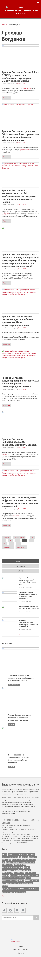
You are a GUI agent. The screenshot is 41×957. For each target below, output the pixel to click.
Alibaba (23, 862)
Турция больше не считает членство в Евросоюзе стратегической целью (19, 717)
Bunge (28, 878)
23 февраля (33, 857)
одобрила (5, 214)
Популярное (20, 566)
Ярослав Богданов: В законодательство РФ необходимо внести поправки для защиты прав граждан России (19, 196)
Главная (4, 24)
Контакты (21, 953)
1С (20, 857)
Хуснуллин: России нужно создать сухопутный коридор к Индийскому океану (28, 581)
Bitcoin (12, 875)
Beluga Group (19, 872)
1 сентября (30, 854)
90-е (3, 862)
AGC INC (8, 862)
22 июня (25, 857)
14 (11, 544)
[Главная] (20, 7)
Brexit (4, 878)
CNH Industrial (7, 883)
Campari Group (7, 880)
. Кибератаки (21, 854)
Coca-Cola (21, 883)
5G (10, 859)
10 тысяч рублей (7, 857)
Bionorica (5, 875)
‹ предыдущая (19, 537)
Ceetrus (21, 880)
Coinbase (29, 883)
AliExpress (30, 862)
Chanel (27, 880)
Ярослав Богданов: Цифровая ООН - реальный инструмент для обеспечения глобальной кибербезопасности (20, 135)
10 (17, 540)
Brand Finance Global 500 (25, 875)
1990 (16, 857)
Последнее (27, 561)
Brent (37, 875)
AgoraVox (16, 862)
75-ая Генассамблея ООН (27, 859)
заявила (16, 516)
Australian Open (24, 870)
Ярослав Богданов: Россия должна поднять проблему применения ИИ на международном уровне (17, 321)
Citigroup (35, 880)
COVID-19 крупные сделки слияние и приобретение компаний (19, 889)
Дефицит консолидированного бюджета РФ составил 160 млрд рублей (28, 623)
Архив (20, 571)
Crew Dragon (14, 892)
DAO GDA (22, 892)
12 (31, 540)
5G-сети (14, 859)
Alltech (4, 865)
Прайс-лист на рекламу (20, 949)
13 (4, 544)
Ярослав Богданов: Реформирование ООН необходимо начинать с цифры (19, 442)
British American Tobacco (16, 878)
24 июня (5, 859)
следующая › (7, 547)
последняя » (21, 547)
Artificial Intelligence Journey (12, 867)
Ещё (20, 634)
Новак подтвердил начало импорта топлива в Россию (29, 607)
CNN (15, 883)
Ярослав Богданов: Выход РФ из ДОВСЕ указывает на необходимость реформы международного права (20, 76)
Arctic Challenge (20, 865)
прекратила (27, 88)
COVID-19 (5, 886)
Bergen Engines (30, 872)
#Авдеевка (11, 854)
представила (24, 150)
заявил (4, 454)
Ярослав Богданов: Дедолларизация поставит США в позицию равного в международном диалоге (20, 382)
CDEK (15, 880)
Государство (14, 684)
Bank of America (7, 872)
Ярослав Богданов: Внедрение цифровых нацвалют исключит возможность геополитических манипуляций (20, 501)
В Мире (11, 724)
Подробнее (6, 98)
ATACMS (26, 867)
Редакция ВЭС (21, 83)
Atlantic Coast (7, 870)
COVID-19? (5, 892)
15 (18, 544)
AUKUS (16, 870)
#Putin (4, 854)
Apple (11, 865)
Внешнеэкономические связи (20, 11)
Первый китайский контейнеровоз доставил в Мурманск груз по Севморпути (28, 595)
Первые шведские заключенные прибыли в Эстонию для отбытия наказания (18, 759)
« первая (6, 537)
